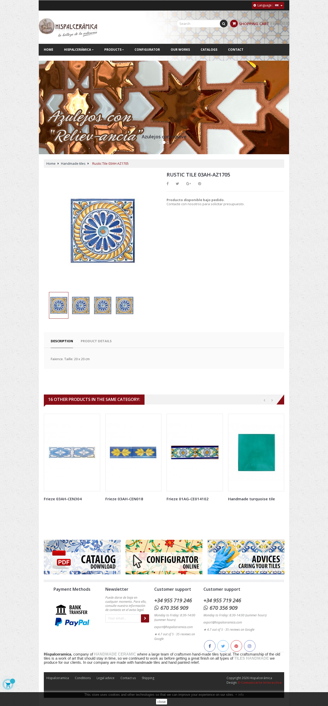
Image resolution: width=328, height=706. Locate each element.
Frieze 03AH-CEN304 (63, 498)
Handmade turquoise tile (251, 498)
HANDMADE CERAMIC (115, 654)
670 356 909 (174, 607)
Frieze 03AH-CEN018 (124, 498)
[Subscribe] (145, 618)
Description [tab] (62, 341)
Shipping (148, 678)
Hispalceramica (57, 678)
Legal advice (106, 678)
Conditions (83, 678)
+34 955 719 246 (173, 600)
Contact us (128, 678)
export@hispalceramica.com (173, 627)
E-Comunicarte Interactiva (260, 682)
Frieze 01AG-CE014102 (188, 498)
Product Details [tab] (96, 341)
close (161, 702)
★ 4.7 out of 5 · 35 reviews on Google (228, 629)
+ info (239, 695)
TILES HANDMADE (251, 658)
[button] (47, 112)
